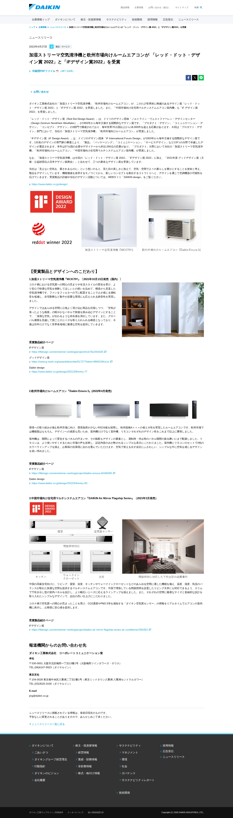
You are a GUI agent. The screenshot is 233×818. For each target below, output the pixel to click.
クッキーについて (76, 812)
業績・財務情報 (87, 759)
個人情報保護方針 (96, 812)
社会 (124, 766)
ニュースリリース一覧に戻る (48, 724)
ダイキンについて (43, 745)
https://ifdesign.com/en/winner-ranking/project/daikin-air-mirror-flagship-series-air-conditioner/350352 (90, 629)
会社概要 (39, 780)
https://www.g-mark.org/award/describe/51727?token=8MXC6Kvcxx (70, 361)
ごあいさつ (41, 752)
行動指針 (39, 766)
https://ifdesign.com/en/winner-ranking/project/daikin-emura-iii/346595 (72, 473)
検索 (196, 7)
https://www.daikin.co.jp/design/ (50, 184)
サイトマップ (181, 7)
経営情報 (83, 752)
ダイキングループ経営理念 (50, 759)
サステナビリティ (130, 745)
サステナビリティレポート (138, 780)
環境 (124, 759)
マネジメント (130, 752)
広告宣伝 (168, 751)
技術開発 (137, 19)
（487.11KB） (53, 71)
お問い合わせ (41, 91)
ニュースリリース (188, 19)
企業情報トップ (41, 19)
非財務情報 (85, 766)
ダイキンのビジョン (46, 773)
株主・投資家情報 (86, 745)
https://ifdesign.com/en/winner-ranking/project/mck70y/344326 (67, 351)
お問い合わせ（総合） (159, 7)
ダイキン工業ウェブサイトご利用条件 (46, 812)
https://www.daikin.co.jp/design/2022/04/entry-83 (59, 483)
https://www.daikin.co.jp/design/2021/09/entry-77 (59, 371)
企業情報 (139, 7)
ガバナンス (128, 773)
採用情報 (152, 19)
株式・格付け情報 (89, 773)
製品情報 (125, 7)
